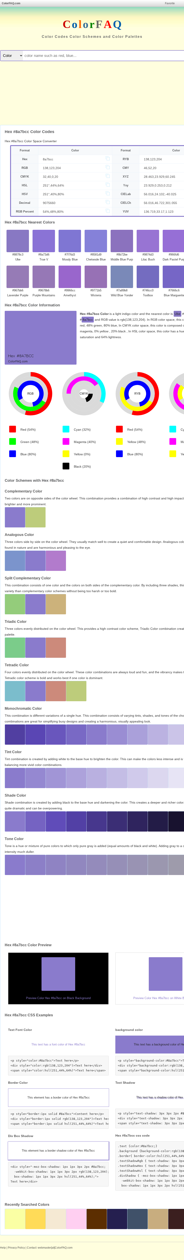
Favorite (170, 3)
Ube (177, 314)
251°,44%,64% (53, 185)
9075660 (49, 203)
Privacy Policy (16, 1247)
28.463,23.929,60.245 (159, 176)
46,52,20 (150, 168)
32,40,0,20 (50, 176)
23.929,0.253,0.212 (158, 185)
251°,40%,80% (53, 194)
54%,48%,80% (53, 211)
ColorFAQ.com (11, 3)
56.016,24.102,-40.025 (160, 194)
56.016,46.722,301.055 (160, 203)
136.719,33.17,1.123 (158, 211)
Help (3, 1247)
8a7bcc (48, 159)
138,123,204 (153, 159)
